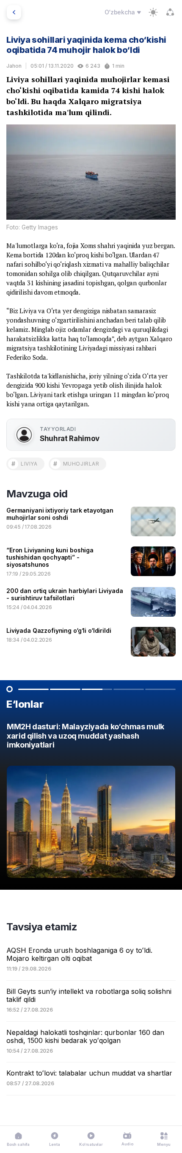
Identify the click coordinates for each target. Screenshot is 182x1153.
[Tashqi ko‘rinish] (153, 12)
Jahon (14, 66)
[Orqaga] (14, 12)
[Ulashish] (170, 12)
